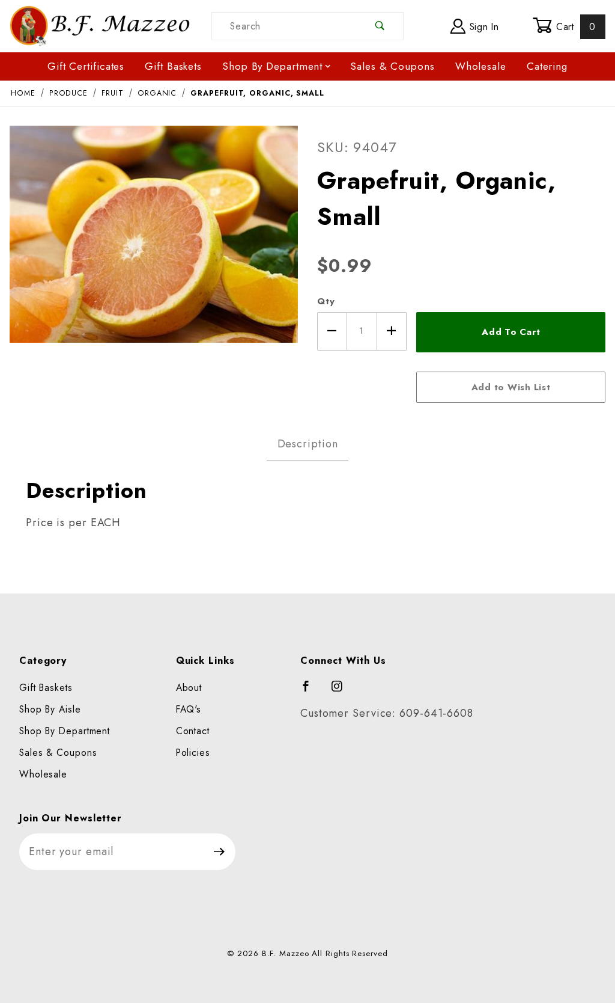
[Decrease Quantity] (332, 331)
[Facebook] (311, 691)
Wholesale (480, 66)
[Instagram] (342, 691)
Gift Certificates (85, 66)
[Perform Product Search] (380, 26)
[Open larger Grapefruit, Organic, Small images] (154, 243)
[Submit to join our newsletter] (219, 851)
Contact (193, 731)
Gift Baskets (173, 66)
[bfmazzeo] (100, 25)
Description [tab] (307, 444)
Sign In (482, 27)
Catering (547, 66)
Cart (574, 27)
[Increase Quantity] (392, 331)
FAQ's (189, 709)
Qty (326, 301)
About (189, 688)
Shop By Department (272, 66)
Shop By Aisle (50, 709)
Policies (193, 752)
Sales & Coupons (392, 66)
